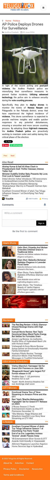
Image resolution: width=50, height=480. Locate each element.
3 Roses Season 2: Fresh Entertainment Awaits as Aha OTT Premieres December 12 (27, 409)
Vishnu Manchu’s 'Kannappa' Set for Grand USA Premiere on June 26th (28, 367)
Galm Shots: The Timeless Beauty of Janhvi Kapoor (30, 286)
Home (8, 21)
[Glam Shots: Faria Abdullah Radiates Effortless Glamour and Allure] (9, 276)
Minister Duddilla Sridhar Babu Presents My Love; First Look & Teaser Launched (25, 175)
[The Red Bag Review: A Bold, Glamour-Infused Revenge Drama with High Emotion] (6, 326)
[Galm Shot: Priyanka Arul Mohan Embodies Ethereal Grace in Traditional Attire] (9, 251)
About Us (7, 463)
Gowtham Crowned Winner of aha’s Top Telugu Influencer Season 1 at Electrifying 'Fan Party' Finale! (23, 193)
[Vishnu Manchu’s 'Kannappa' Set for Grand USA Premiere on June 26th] (6, 367)
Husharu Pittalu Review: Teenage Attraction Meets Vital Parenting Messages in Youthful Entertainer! (27, 355)
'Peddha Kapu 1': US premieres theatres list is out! (26, 377)
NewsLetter (37, 469)
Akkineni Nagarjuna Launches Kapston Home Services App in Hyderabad (30, 445)
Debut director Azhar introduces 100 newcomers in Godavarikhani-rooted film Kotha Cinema (24, 180)
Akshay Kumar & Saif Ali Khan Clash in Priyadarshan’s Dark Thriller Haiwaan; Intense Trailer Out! (23, 169)
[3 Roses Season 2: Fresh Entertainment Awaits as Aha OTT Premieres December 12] (6, 408)
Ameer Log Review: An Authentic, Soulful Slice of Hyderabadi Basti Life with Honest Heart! (29, 341)
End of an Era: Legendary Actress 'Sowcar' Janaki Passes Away (27, 434)
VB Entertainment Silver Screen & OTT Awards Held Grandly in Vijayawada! (29, 440)
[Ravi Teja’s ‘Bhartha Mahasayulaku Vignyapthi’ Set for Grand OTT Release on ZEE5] (6, 400)
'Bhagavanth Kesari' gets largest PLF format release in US (28, 372)
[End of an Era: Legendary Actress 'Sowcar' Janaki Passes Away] (6, 434)
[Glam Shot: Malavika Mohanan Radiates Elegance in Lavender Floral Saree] (9, 264)
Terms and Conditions (13, 475)
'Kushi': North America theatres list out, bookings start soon (28, 383)
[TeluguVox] (18, 6)
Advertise (19, 463)
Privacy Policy (9, 469)
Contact (30, 463)
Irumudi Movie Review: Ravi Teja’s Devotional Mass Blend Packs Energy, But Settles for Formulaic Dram (29, 334)
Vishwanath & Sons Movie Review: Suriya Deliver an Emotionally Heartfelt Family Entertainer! (30, 348)
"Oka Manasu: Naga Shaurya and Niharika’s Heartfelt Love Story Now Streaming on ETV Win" (28, 416)
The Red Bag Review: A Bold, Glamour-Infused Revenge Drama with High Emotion (29, 327)
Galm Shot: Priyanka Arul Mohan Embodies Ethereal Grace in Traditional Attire (33, 249)
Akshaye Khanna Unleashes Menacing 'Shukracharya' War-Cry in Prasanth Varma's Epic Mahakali (24, 186)
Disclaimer (24, 469)
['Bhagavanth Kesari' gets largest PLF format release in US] (6, 372)
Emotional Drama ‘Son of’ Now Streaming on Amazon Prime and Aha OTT (29, 394)
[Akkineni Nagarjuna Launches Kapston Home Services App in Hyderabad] (6, 445)
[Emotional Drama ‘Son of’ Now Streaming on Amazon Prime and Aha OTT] (6, 393)
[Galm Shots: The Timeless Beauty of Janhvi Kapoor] (9, 289)
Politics (16, 21)
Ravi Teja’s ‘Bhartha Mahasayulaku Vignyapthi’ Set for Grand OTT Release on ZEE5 (29, 401)
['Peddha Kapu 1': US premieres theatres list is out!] (6, 377)
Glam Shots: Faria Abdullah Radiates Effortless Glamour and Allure (33, 274)
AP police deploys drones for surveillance (22, 26)
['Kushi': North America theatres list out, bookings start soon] (6, 383)
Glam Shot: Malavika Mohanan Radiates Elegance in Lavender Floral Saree (32, 262)
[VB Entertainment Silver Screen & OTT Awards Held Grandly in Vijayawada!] (6, 440)
